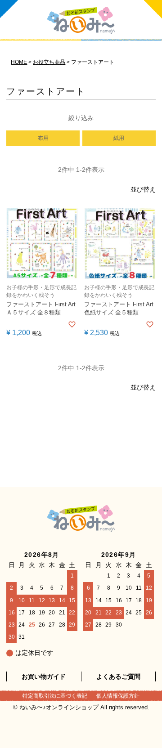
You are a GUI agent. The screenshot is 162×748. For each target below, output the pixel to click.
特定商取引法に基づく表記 (54, 696)
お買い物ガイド (44, 676)
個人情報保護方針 (118, 696)
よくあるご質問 (118, 676)
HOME (19, 62)
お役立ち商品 (49, 62)
